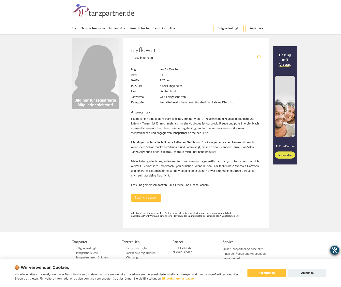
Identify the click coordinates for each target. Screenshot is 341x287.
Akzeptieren (267, 272)
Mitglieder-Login (86, 248)
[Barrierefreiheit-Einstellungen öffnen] (334, 250)
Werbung (132, 257)
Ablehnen (307, 272)
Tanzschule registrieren (141, 253)
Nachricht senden (146, 197)
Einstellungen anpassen (179, 278)
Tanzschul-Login (136, 248)
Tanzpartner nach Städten (92, 257)
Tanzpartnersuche (87, 253)
